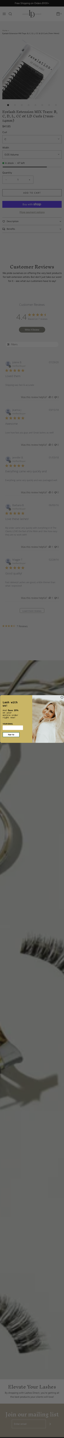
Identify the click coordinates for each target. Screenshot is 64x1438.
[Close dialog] (62, 697)
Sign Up (11, 734)
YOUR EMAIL (8, 724)
